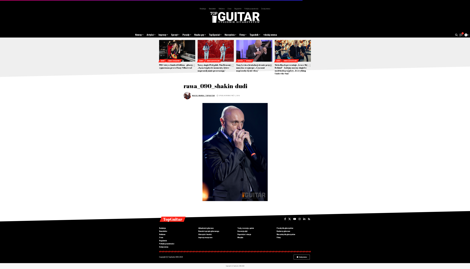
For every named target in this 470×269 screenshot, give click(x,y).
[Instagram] (299, 219)
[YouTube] (295, 219)
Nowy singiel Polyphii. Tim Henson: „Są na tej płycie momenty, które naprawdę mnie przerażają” (214, 68)
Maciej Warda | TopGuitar (203, 95)
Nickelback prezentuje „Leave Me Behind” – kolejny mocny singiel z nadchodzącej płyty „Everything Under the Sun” (291, 69)
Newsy (163, 61)
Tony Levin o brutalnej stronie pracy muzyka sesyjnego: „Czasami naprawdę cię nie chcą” (254, 68)
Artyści (240, 61)
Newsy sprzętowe (174, 61)
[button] (456, 35)
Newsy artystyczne (213, 61)
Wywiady (249, 61)
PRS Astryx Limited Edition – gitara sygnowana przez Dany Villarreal (176, 66)
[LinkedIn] (304, 219)
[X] (289, 219)
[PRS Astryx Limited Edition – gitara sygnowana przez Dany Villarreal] (177, 51)
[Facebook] (285, 219)
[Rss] (309, 219)
